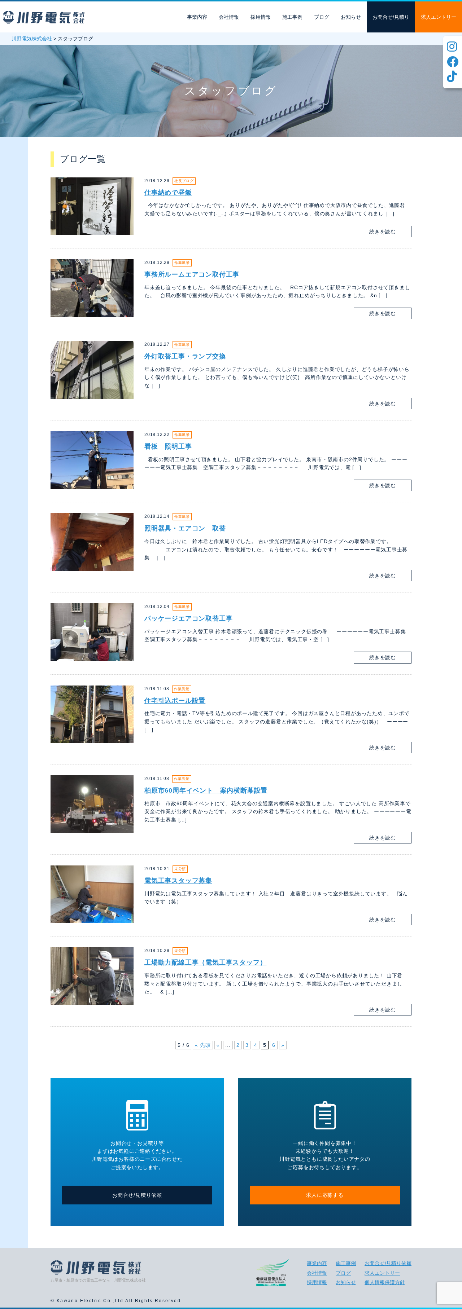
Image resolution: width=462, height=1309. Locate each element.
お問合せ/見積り (390, 17)
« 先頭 (202, 1045)
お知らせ (351, 17)
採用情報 (260, 17)
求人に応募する (325, 1195)
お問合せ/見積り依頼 (137, 1195)
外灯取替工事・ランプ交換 (185, 356)
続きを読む (382, 231)
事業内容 (197, 17)
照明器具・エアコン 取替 (185, 528)
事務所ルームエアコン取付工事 (191, 274)
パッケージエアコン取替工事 (188, 618)
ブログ (321, 17)
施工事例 (292, 17)
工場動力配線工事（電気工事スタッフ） (205, 962)
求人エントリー (438, 17)
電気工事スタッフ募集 (178, 880)
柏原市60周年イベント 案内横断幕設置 (205, 790)
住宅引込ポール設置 (174, 700)
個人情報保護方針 (385, 1282)
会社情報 (229, 17)
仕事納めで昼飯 (168, 192)
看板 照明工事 (168, 446)
